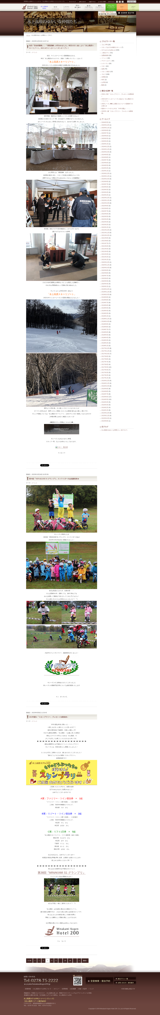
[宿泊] (55, 7)
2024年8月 (104, 157)
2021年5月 (104, 249)
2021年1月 (104, 259)
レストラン (104, 63)
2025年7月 (104, 133)
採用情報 (65, 989)
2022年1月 (104, 227)
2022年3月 (104, 222)
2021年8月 (104, 241)
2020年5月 (104, 281)
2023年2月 (104, 195)
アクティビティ (106, 61)
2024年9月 (104, 154)
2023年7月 (104, 184)
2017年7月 (104, 362)
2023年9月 (104, 181)
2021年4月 (104, 251)
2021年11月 (105, 232)
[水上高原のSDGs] (44, 7)
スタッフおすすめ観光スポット (111, 47)
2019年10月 (105, 294)
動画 (102, 85)
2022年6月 (104, 214)
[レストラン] (66, 7)
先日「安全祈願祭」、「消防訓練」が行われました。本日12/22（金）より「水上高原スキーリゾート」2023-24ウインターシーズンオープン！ (61, 46)
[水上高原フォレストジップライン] (111, 7)
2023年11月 (105, 176)
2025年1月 (104, 144)
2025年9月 (104, 130)
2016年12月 (105, 380)
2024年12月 (105, 146)
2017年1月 (104, 378)
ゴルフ (103, 74)
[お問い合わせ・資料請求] (125, 982)
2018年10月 (105, 321)
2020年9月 (104, 270)
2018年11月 (105, 319)
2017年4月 (104, 370)
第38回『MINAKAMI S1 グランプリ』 (62, 872)
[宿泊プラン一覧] (125, 978)
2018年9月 (104, 324)
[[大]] (117, 2)
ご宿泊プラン (105, 53)
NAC (102, 79)
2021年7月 (104, 243)
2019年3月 (104, 313)
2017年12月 (105, 348)
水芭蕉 (103, 77)
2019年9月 (104, 297)
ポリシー (57, 989)
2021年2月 (104, 257)
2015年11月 (105, 415)
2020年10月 (105, 267)
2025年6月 (104, 136)
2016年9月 (104, 388)
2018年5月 (104, 335)
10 (65, 960)
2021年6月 (104, 246)
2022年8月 (104, 208)
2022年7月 (104, 211)
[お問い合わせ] (82, 2)
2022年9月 (104, 206)
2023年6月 (104, 187)
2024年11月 (105, 149)
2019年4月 (104, 310)
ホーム (28, 35)
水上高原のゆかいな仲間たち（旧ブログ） (114, 430)
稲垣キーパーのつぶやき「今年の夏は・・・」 (116, 108)
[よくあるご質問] (102, 2)
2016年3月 (104, 405)
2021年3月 (104, 254)
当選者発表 (104, 55)
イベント (34, 52)
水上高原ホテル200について (42, 989)
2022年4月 (104, 219)
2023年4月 (104, 192)
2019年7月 (104, 302)
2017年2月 (104, 375)
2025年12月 (105, 125)
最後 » (85, 960)
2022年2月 (104, 224)
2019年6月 (104, 305)
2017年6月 (104, 364)
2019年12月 (105, 289)
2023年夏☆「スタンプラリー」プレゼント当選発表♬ (49, 717)
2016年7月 (104, 394)
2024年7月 (104, 160)
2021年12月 (105, 230)
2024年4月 (104, 168)
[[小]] (123, 2)
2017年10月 (105, 354)
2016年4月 (104, 402)
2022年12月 (105, 197)
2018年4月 (104, 337)
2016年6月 (104, 397)
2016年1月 (104, 410)
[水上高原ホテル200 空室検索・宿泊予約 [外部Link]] (117, 13)
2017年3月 (104, 372)
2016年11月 (105, 383)
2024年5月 (104, 165)
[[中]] (120, 2)
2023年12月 (105, 173)
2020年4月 (104, 284)
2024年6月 (104, 163)
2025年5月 (104, 138)
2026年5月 (104, 122)
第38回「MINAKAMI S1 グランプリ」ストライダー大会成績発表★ (54, 478)
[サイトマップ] (72, 2)
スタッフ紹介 (105, 71)
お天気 (103, 82)
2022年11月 (105, 200)
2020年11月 (105, 265)
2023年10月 (105, 179)
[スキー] (122, 7)
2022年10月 (105, 203)
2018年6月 (104, 332)
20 (70, 960)
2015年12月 (105, 413)
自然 (102, 69)
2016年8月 (104, 391)
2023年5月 (104, 189)
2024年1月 (104, 171)
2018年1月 (104, 345)
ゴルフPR (104, 44)
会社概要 (73, 989)
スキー (103, 66)
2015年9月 (104, 421)
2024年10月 (105, 152)
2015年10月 (105, 418)
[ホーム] (30, 7)
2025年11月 (105, 128)
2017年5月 (104, 367)
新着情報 (28, 989)
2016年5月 (104, 399)
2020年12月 (105, 262)
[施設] (88, 7)
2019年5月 (104, 308)
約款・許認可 (82, 989)
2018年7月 (104, 329)
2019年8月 (104, 300)
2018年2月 (104, 343)
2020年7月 (104, 275)
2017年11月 (105, 351)
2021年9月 (104, 238)
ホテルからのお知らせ (108, 50)
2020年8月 (104, 273)
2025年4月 (104, 141)
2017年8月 (104, 359)
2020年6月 (104, 278)
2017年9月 (104, 356)
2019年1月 (104, 316)
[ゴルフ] (133, 7)
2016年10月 (105, 386)
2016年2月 (104, 407)
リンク (91, 989)
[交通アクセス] (92, 2)
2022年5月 (104, 216)
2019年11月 (105, 292)
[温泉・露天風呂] (77, 7)
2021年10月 (105, 235)
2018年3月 (104, 340)
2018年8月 (104, 327)
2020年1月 (104, 286)
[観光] (100, 7)
